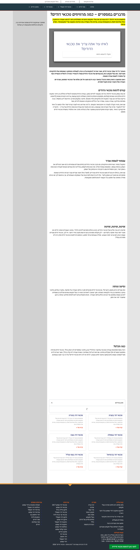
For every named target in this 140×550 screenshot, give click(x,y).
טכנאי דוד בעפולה (115, 435)
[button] (52, 403)
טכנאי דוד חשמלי (65, 7)
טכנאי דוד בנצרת (115, 415)
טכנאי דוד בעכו (77, 435)
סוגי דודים (82, 7)
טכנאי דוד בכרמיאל (114, 454)
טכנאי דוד (49, 7)
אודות (92, 7)
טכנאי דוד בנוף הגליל (74, 454)
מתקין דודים (35, 7)
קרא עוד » (119, 427)
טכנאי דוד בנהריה (76, 415)
